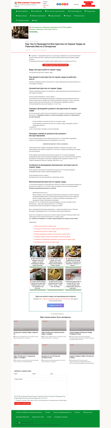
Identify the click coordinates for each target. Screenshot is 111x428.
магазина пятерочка (58, 314)
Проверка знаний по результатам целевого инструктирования (51, 236)
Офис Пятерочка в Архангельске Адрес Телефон (53, 333)
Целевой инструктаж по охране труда (44, 231)
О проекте (77, 412)
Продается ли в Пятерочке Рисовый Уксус (51, 356)
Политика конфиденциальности (62, 412)
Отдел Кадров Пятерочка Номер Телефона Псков (80, 333)
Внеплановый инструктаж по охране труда (46, 242)
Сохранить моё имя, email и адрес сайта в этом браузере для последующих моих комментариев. (41, 400)
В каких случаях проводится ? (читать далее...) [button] (42, 96)
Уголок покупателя (41, 50)
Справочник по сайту (38, 417)
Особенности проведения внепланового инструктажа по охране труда (54, 239)
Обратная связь (87, 412)
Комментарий (18, 379)
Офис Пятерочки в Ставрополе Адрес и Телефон (24, 356)
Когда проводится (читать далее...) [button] (39, 175)
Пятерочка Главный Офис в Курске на (26, 333)
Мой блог (76, 4)
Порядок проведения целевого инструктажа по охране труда (51, 234)
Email (34, 373)
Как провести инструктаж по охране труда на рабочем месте (51, 228)
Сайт (51, 373)
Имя (16, 373)
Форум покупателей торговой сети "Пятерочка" (56, 299)
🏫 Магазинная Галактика (27, 2)
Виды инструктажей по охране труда (44, 226)
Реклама (47, 412)
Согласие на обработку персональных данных (29, 412)
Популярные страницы (61, 417)
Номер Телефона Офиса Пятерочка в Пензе (81, 356)
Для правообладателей (22, 417)
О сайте (49, 417)
